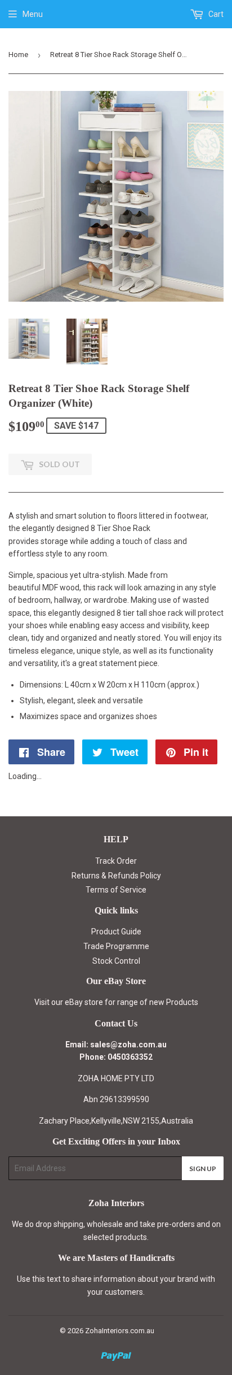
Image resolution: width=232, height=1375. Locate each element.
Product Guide (116, 931)
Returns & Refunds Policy (116, 875)
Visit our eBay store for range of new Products (116, 1002)
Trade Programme (116, 946)
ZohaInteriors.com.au (119, 1330)
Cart (215, 14)
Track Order (116, 860)
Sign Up (202, 1168)
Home (18, 54)
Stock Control (116, 960)
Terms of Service (116, 889)
